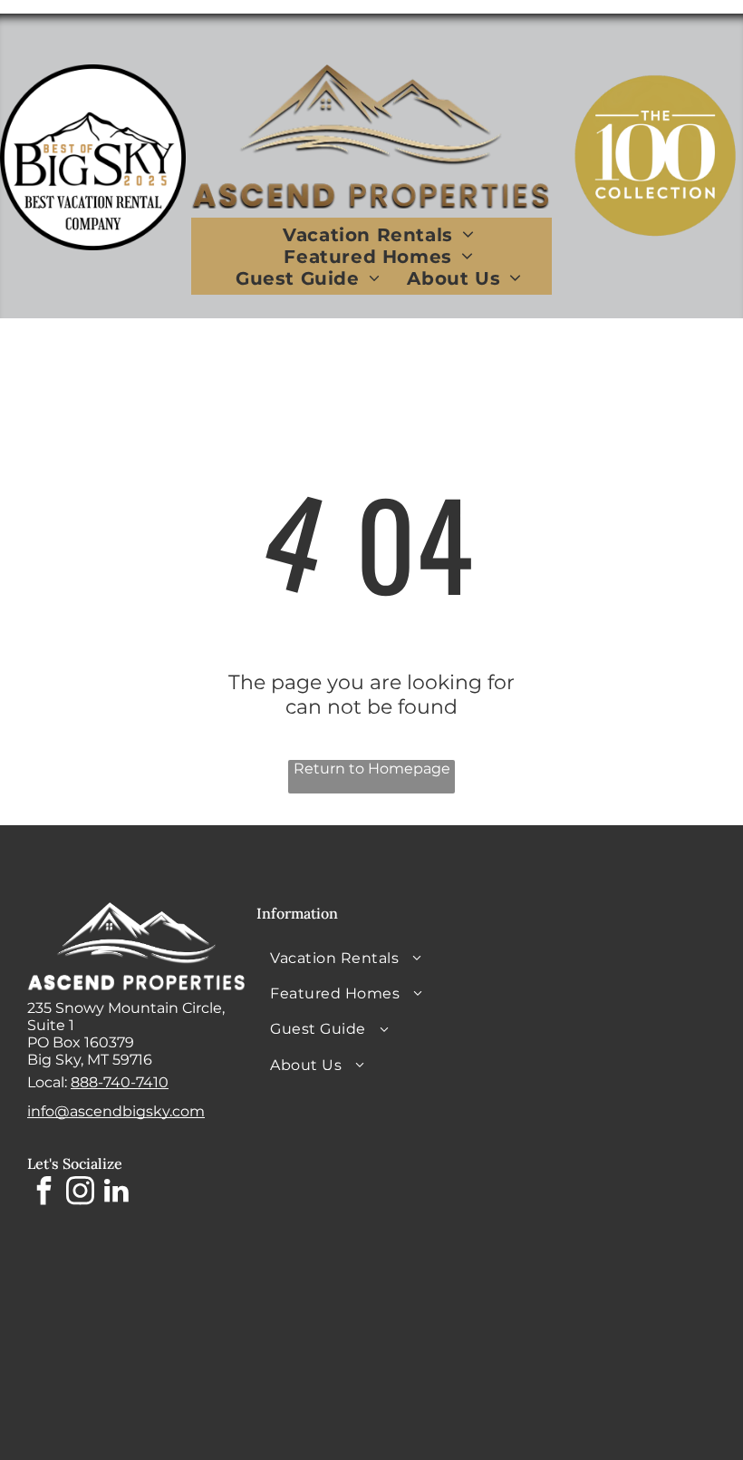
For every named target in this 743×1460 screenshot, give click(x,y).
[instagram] (79, 1193)
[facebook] (43, 1193)
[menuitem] (378, 235)
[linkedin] (116, 1193)
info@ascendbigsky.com (116, 1111)
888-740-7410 (120, 1082)
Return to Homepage (372, 768)
